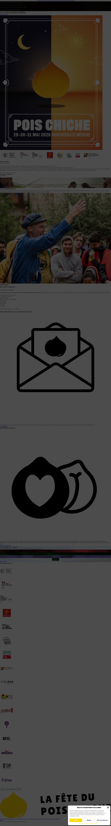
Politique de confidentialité (83, 823)
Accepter (75, 820)
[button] (108, 807)
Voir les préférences (102, 820)
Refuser (89, 820)
